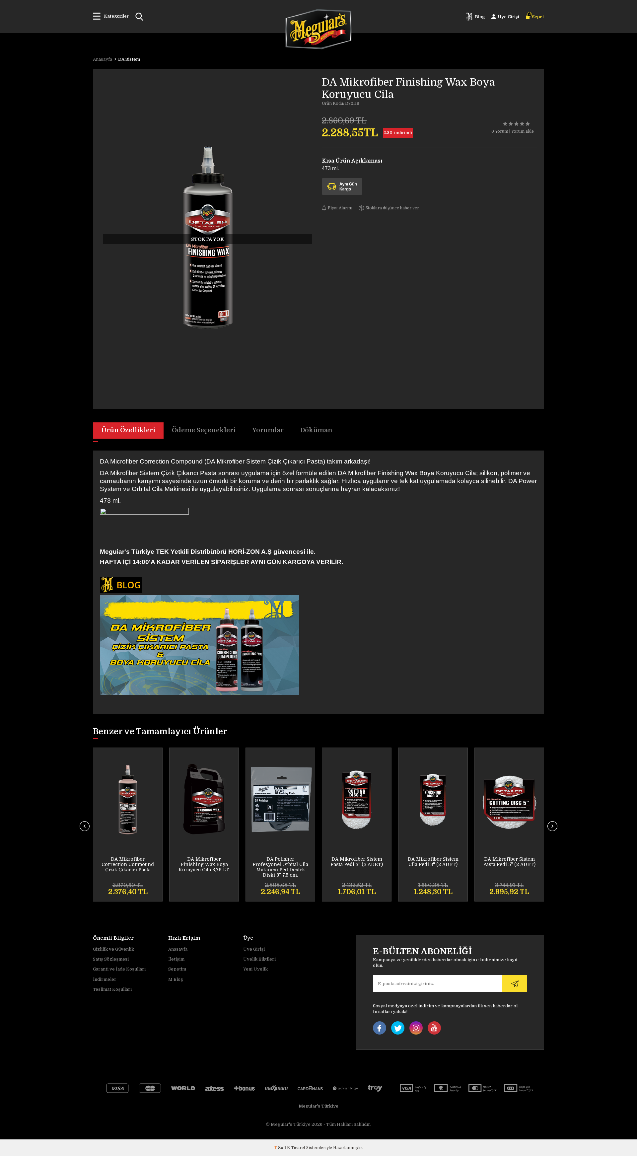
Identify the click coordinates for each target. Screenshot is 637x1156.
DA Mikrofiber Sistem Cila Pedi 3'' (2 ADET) (433, 861)
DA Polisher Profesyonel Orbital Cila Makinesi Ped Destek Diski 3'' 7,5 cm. (280, 867)
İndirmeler (104, 979)
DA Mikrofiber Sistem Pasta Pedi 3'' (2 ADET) (356, 861)
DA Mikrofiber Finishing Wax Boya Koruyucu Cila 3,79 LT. (204, 864)
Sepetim (177, 969)
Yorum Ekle (522, 131)
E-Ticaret (296, 1147)
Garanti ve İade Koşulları (119, 969)
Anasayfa (177, 949)
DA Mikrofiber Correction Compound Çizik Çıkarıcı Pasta (128, 864)
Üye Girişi (254, 949)
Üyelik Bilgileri (259, 959)
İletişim (176, 959)
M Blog (175, 979)
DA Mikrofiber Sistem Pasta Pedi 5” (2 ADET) (509, 861)
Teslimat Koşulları (112, 989)
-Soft (280, 1147)
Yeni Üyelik (255, 969)
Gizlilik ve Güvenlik (113, 949)
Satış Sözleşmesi (111, 959)
